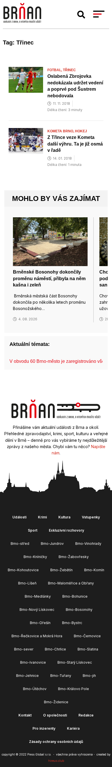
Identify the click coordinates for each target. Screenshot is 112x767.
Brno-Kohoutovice (23, 570)
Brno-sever (23, 649)
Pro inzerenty (43, 728)
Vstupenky (91, 517)
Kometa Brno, (61, 131)
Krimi (42, 517)
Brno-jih (89, 675)
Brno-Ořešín (40, 623)
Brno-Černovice (87, 636)
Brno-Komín (94, 570)
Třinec (69, 70)
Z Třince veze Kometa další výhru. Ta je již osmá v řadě (75, 144)
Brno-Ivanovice (33, 662)
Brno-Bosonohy (79, 609)
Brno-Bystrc (72, 623)
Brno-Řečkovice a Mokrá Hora (36, 636)
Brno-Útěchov (35, 689)
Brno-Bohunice (75, 596)
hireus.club (56, 760)
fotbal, (55, 70)
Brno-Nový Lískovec (37, 609)
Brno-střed (20, 543)
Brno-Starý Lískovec (74, 662)
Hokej (81, 131)
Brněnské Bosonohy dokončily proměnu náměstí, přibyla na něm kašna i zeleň (49, 278)
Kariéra (73, 728)
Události (19, 517)
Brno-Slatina (88, 649)
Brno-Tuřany (60, 675)
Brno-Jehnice (27, 675)
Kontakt (25, 715)
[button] (81, 14)
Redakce (86, 715)
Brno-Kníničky (35, 557)
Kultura (64, 517)
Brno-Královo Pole (73, 689)
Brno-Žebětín (61, 570)
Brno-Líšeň (27, 583)
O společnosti (55, 715)
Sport (32, 530)
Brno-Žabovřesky (74, 557)
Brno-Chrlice (55, 649)
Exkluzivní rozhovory (66, 530)
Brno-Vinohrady (88, 543)
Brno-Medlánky (38, 596)
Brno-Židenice (56, 702)
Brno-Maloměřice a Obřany (71, 583)
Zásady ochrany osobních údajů (56, 741)
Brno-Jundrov (52, 543)
